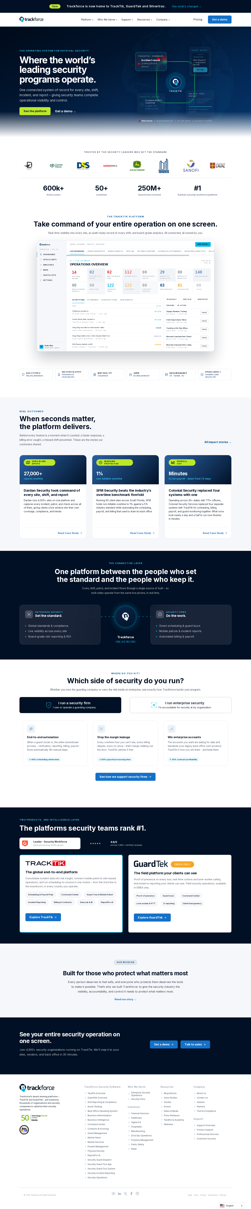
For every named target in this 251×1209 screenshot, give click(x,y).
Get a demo (219, 19)
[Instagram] (137, 1193)
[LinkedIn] (119, 1193)
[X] (125, 1193)
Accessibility (213, 1195)
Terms (196, 1195)
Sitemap (222, 1195)
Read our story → (125, 999)
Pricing (197, 19)
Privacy (203, 1195)
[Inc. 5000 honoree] (34, 1117)
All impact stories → (218, 442)
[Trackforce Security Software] (36, 1088)
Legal (190, 1195)
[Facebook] (131, 1193)
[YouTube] (113, 1193)
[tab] (70, 705)
